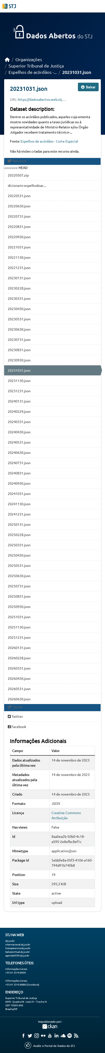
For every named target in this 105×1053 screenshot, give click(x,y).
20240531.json (19, 442)
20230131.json (19, 278)
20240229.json (19, 411)
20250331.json (19, 545)
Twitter (17, 716)
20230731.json (19, 339)
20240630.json (19, 452)
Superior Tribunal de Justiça (36, 65)
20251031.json (19, 617)
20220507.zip (18, 175)
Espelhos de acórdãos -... (33, 72)
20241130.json (19, 504)
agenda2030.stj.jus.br (17, 955)
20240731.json (19, 462)
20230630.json (19, 329)
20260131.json (19, 647)
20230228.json (19, 288)
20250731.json (19, 586)
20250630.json (19, 575)
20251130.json (19, 627)
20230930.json (19, 360)
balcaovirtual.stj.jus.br (17, 951)
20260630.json (19, 699)
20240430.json (19, 432)
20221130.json (19, 257)
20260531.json (19, 688)
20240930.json (19, 483)
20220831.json (19, 226)
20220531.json (19, 195)
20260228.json (19, 658)
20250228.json (19, 534)
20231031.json (76, 72)
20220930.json (19, 237)
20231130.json (19, 380)
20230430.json (19, 308)
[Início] (7, 59)
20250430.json (19, 555)
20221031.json (19, 247)
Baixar (90, 87)
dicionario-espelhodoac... (27, 185)
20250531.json (19, 565)
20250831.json (19, 596)
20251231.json (19, 637)
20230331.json (19, 298)
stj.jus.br (10, 940)
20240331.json (19, 421)
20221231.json (19, 267)
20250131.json (19, 524)
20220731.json (19, 216)
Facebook (18, 726)
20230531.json (19, 319)
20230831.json (19, 349)
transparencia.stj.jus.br (18, 948)
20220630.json (19, 206)
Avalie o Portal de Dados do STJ (54, 1046)
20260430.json (19, 678)
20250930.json (19, 606)
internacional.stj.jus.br (17, 944)
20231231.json (19, 391)
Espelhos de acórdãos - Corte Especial (49, 141)
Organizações (28, 59)
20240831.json (19, 473)
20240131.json (19, 401)
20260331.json (19, 668)
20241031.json (19, 493)
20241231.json (19, 514)
